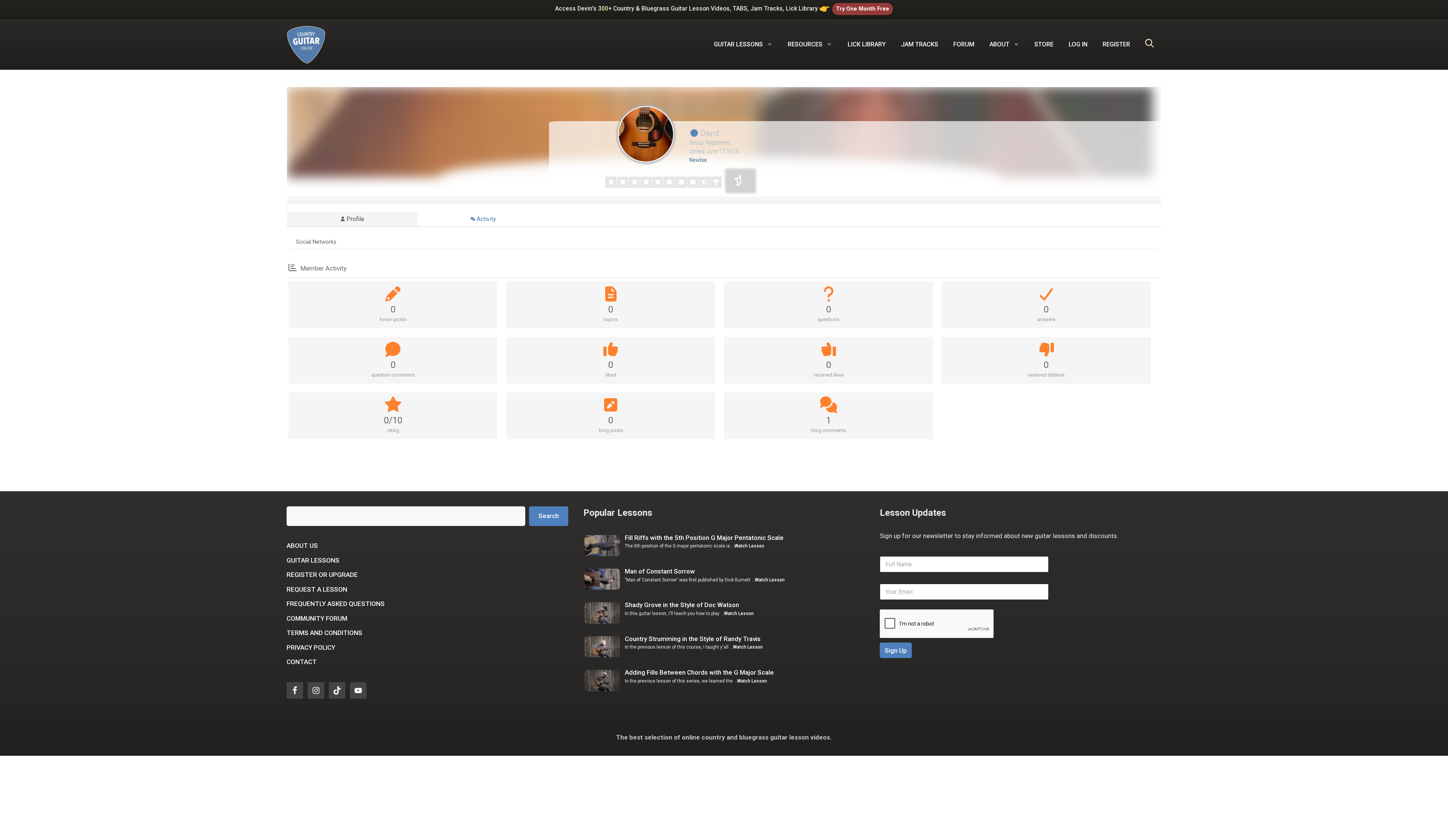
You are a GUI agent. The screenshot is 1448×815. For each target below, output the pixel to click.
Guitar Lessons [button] (738, 44)
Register (1116, 44)
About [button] (999, 44)
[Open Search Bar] (1149, 44)
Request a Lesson (317, 589)
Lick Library (867, 44)
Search (548, 516)
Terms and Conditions (324, 633)
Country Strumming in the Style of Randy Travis (693, 639)
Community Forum (317, 618)
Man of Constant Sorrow (660, 571)
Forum (963, 44)
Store (1044, 44)
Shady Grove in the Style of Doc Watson (682, 605)
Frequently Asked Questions (336, 603)
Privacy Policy (311, 647)
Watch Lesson (749, 546)
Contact (302, 662)
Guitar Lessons (313, 560)
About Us (302, 545)
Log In (1078, 44)
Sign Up (896, 650)
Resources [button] (805, 44)
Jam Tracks (919, 44)
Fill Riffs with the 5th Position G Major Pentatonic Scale (704, 537)
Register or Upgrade (322, 574)
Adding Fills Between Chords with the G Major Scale (699, 672)
